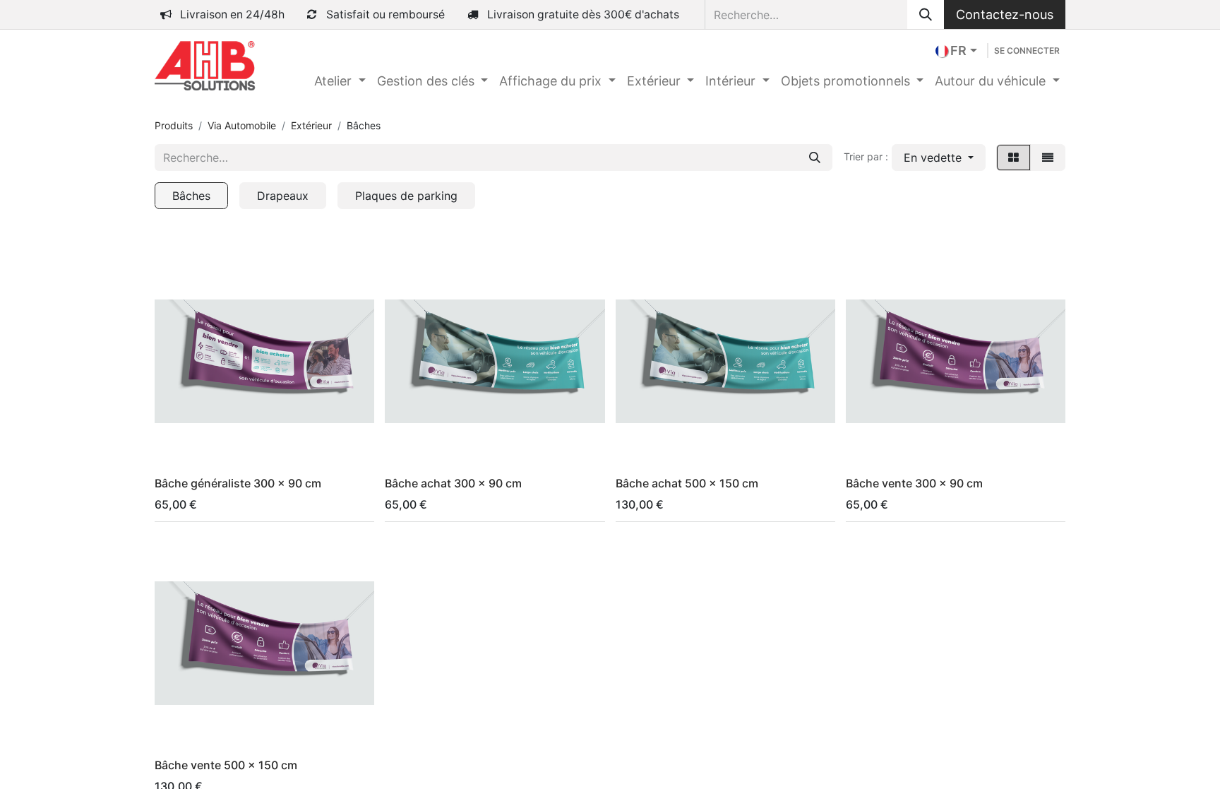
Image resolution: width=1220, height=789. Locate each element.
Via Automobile (242, 125)
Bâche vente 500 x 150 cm (226, 765)
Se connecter (1027, 50)
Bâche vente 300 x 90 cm (914, 483)
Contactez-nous (1004, 14)
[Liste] (1047, 157)
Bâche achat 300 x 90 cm (453, 483)
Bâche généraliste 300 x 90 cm (238, 483)
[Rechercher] (925, 14)
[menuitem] (340, 81)
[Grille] (1013, 157)
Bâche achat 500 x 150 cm (687, 483)
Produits (174, 125)
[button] (939, 157)
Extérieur (311, 125)
